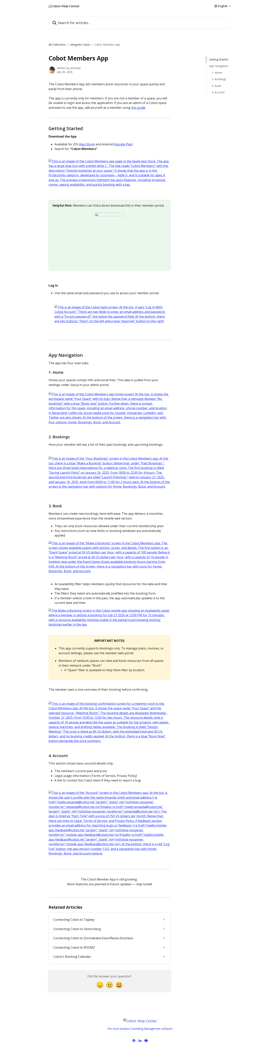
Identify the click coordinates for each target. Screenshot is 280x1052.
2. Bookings (219, 79)
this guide (138, 108)
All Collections (57, 44)
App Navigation (218, 66)
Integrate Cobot (80, 44)
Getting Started (218, 59)
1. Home (217, 72)
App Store (87, 144)
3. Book (216, 85)
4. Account (218, 92)
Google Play (123, 144)
